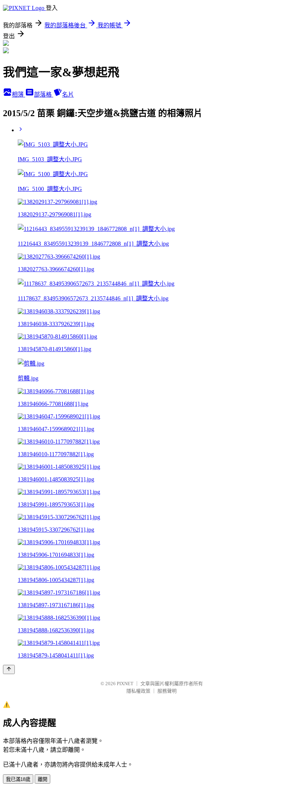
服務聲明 (167, 691)
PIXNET (125, 683)
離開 (42, 779)
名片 (68, 94)
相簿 (18, 94)
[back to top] (9, 669)
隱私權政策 (138, 691)
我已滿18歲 (18, 779)
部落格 (43, 94)
